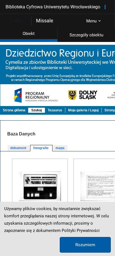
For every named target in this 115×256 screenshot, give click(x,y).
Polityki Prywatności (81, 230)
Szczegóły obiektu (86, 34)
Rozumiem (85, 244)
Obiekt (29, 33)
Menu (91, 21)
